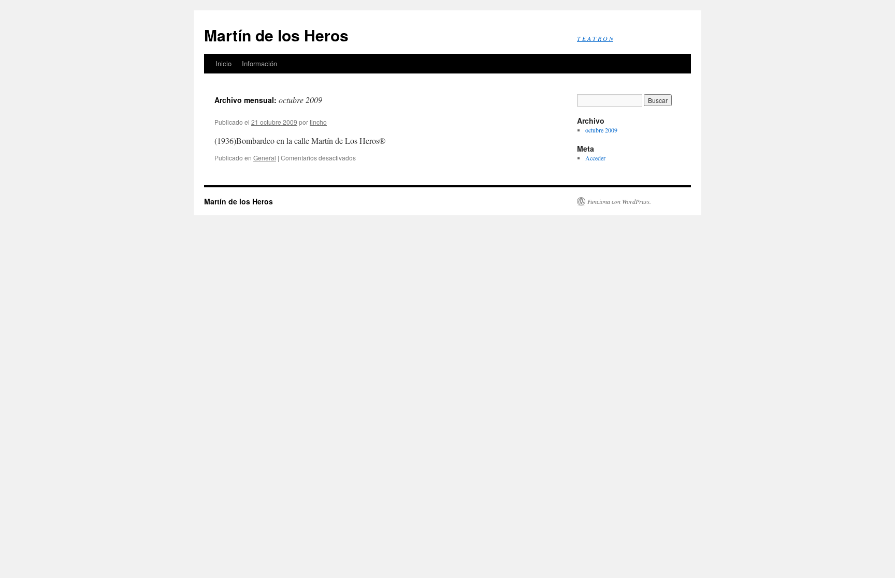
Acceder (595, 158)
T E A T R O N (595, 38)
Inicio (223, 63)
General (264, 157)
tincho (318, 121)
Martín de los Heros (276, 35)
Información (259, 63)
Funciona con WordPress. (619, 201)
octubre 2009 (601, 130)
